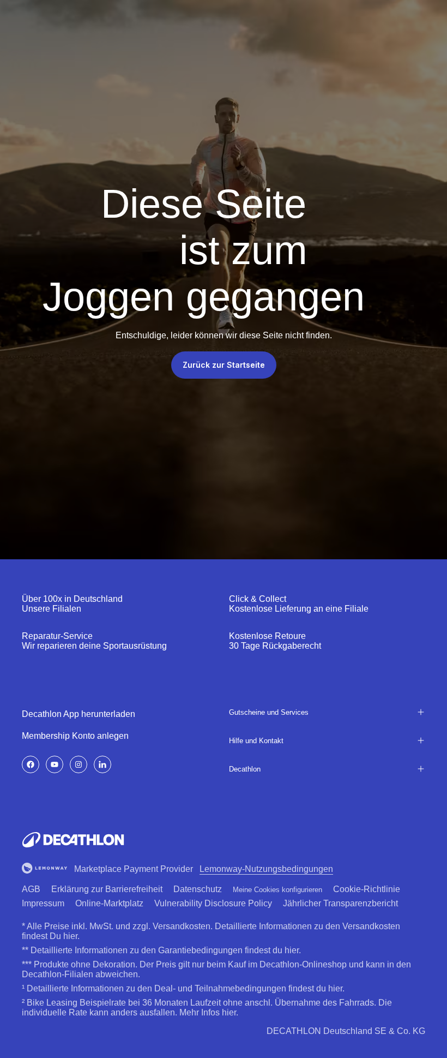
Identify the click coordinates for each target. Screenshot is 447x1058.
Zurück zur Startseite (224, 364)
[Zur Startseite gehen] (73, 839)
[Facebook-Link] (30, 764)
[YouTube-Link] (54, 764)
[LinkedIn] (102, 764)
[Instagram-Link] (78, 764)
